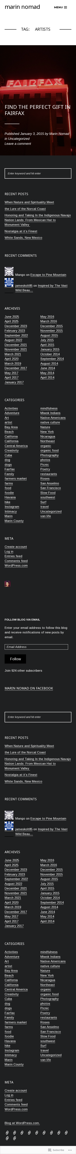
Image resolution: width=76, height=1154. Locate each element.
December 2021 (16, 345)
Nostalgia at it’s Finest (21, 231)
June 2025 (12, 316)
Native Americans (53, 418)
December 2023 (16, 326)
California (11, 441)
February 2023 (15, 330)
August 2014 (49, 363)
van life (45, 516)
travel (44, 506)
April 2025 (11, 321)
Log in (9, 551)
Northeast (47, 441)
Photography (49, 455)
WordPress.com (16, 565)
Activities (11, 408)
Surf (43, 502)
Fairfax (10, 469)
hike (7, 502)
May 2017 (11, 373)
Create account (16, 547)
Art (7, 418)
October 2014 (50, 354)
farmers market (16, 478)
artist (8, 422)
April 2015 (47, 345)
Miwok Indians (50, 413)
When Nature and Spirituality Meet (29, 202)
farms (9, 483)
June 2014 (47, 368)
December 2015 (51, 326)
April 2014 (47, 377)
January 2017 (14, 382)
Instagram (12, 506)
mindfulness (49, 408)
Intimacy (11, 511)
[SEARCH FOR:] (38, 173)
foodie (9, 492)
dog (7, 460)
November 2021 (16, 349)
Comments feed (16, 561)
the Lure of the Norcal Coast (25, 209)
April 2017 (11, 377)
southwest (47, 497)
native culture (50, 422)
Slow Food (48, 492)
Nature (45, 427)
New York (47, 431)
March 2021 (13, 354)
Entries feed (13, 556)
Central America (16, 446)
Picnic (44, 464)
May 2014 (47, 373)
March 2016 (48, 321)
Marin (9, 516)
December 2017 (16, 368)
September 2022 (16, 335)
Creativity (12, 450)
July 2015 (47, 340)
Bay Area (11, 427)
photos (45, 460)
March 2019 (13, 363)
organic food (49, 450)
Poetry (45, 469)
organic (45, 446)
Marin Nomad (22, 6)
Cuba (8, 455)
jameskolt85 (23, 285)
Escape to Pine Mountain (48, 275)
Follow (15, 659)
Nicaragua (47, 436)
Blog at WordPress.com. (22, 1123)
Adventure (12, 413)
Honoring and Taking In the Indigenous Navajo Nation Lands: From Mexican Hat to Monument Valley (38, 220)
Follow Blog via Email (22, 619)
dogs (8, 464)
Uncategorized (51, 511)
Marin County (14, 521)
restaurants (48, 474)
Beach (9, 431)
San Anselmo (49, 483)
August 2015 (49, 335)
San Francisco (50, 488)
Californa (11, 436)
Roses (45, 478)
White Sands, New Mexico (23, 237)
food (8, 488)
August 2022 (13, 340)
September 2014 (52, 359)
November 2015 (51, 330)
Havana (10, 497)
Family (9, 474)
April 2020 (11, 359)
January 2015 (49, 349)
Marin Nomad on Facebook (29, 688)
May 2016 (47, 316)
